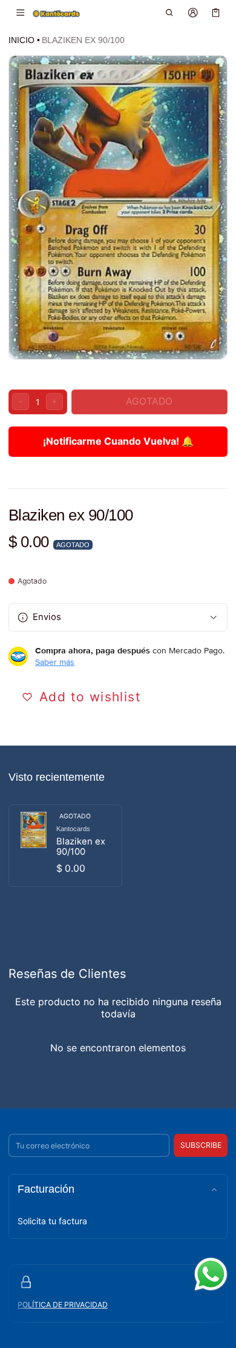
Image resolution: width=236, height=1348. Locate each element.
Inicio (21, 40)
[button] (170, 12)
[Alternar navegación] (20, 12)
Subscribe (200, 1145)
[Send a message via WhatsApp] (211, 1274)
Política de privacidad (63, 1304)
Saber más (54, 662)
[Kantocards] (56, 13)
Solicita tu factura (52, 1221)
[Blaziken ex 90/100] (65, 845)
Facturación (46, 1189)
